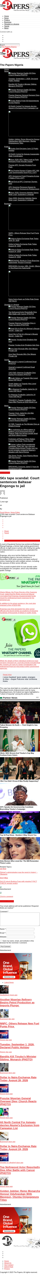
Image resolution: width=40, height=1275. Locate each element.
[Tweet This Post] (22, 522)
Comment (4, 911)
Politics (7, 20)
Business (7, 22)
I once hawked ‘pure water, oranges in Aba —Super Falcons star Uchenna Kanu (20, 679)
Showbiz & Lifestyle (11, 24)
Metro (6, 28)
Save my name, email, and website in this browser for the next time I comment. (17, 942)
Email (2, 933)
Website (3, 937)
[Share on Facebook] (22, 520)
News (6, 18)
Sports (6, 26)
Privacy (7, 1269)
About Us (7, 1263)
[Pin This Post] (22, 524)
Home (6, 16)
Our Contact (8, 1265)
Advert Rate (8, 1267)
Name (3, 929)
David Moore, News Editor (10, 512)
